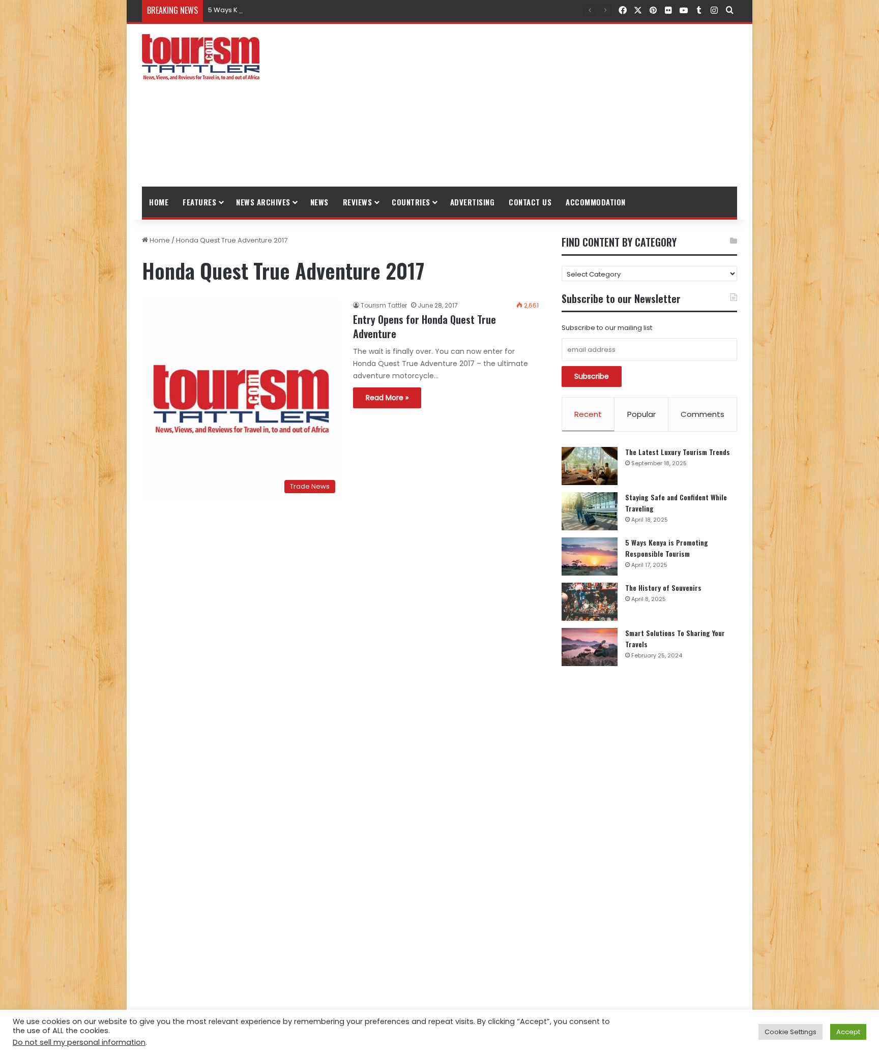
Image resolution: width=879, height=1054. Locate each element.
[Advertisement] (541, 105)
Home (158, 201)
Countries (411, 201)
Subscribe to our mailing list (607, 328)
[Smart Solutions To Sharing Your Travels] (590, 647)
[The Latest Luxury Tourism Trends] (590, 466)
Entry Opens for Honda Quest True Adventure (424, 326)
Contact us (530, 201)
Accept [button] (848, 1032)
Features (199, 201)
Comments (702, 414)
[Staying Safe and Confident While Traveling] (590, 511)
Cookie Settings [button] (790, 1032)
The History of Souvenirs (663, 587)
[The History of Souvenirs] (590, 602)
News (319, 201)
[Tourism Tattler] (200, 57)
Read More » (387, 398)
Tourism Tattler (384, 305)
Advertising (472, 201)
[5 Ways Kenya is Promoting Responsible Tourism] (590, 556)
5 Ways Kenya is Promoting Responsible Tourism (288, 10)
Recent (588, 414)
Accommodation (596, 201)
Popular (641, 414)
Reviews (357, 201)
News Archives (263, 201)
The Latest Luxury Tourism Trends (677, 451)
